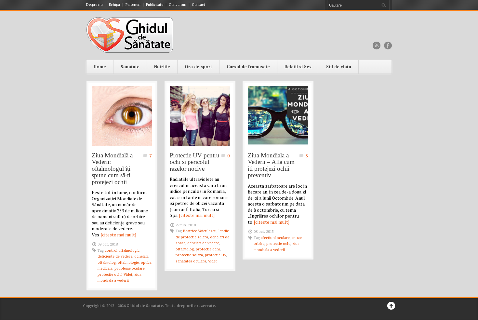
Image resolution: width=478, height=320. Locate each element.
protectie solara (189, 255)
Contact (198, 5)
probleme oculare (129, 268)
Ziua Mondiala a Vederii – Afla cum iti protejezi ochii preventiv (271, 165)
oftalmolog (107, 262)
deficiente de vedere (115, 256)
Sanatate (130, 67)
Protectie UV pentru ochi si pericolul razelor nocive (194, 162)
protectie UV (215, 255)
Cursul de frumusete (248, 67)
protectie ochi (110, 275)
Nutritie (162, 67)
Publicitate (154, 5)
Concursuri (177, 5)
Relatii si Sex (298, 67)
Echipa (114, 5)
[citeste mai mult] (118, 235)
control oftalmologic (122, 250)
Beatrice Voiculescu (200, 231)
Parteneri (133, 5)
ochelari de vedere (203, 243)
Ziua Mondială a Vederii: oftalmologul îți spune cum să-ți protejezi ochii (112, 168)
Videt (128, 275)
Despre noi (94, 5)
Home (100, 67)
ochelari (141, 256)
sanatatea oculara (191, 261)
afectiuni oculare (275, 238)
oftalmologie (128, 262)
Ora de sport (198, 67)
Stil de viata (338, 67)
